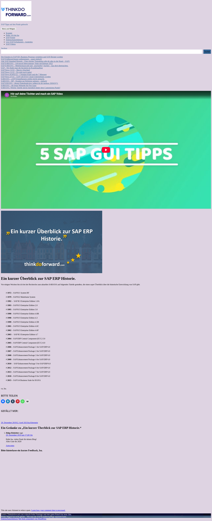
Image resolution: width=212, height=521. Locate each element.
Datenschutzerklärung (14, 40)
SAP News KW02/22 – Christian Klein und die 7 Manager (24, 74)
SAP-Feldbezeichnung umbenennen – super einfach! (21, 59)
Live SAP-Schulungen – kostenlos (19, 42)
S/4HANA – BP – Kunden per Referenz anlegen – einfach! (24, 81)
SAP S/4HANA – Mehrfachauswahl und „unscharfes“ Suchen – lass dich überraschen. (34, 66)
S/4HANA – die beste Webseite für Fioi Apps (18, 85)
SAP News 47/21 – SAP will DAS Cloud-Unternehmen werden (26, 77)
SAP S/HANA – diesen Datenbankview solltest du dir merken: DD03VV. (29, 83)
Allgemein (34, 423)
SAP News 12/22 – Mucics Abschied (15, 70)
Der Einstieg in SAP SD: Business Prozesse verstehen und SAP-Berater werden (32, 57)
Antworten (10, 446)
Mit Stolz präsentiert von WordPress (32, 519)
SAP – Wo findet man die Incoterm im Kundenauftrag (22, 68)
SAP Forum (10, 37)
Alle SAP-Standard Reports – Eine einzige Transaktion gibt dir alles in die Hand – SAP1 (35, 61)
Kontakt (9, 33)
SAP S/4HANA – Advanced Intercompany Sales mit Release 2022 (27, 63)
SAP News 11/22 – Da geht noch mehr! (16, 72)
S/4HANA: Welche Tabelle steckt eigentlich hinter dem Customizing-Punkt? (30, 88)
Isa (29, 423)
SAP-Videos (11, 44)
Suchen (4, 48)
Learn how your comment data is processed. (48, 510)
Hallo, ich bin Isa (12, 35)
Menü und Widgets (8, 29)
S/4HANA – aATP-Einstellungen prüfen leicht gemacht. (23, 79)
